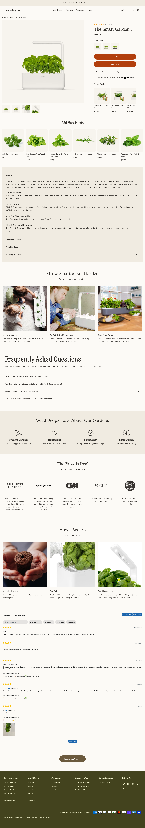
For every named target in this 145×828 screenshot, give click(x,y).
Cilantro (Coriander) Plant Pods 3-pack (58, 155)
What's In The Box (13, 239)
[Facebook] (128, 783)
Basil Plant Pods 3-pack (10, 154)
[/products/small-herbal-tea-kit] (119, 96)
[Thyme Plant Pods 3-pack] (108, 140)
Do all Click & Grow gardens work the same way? (26, 376)
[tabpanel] (72, 682)
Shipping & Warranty (15, 254)
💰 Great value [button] (17, 720)
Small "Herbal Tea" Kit (117, 107)
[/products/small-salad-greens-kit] (102, 96)
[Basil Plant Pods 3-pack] (13, 140)
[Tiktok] (137, 783)
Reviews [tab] (9, 615)
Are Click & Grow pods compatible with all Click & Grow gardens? (33, 384)
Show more (72, 741)
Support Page (97, 366)
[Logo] (13, 10)
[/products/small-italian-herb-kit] (135, 96)
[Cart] (137, 10)
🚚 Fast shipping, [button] (20, 676)
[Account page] (132, 10)
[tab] (20, 615)
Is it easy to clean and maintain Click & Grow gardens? (28, 398)
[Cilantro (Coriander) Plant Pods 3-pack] (60, 140)
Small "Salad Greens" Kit (101, 107)
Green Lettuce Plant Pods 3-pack (36, 155)
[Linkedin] (123, 788)
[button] (9, 729)
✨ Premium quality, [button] (9, 676)
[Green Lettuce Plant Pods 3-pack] (37, 140)
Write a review (137, 614)
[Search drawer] (127, 10)
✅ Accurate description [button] (32, 676)
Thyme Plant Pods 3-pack (106, 154)
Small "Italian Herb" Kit (134, 107)
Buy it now (115, 64)
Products (10, 18)
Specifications (12, 247)
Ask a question (126, 614)
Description (11, 175)
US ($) (121, 10)
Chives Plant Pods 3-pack (82, 154)
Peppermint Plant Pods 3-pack (130, 155)
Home (4, 18)
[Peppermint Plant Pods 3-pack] (132, 140)
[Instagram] (123, 783)
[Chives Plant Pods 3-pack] (84, 140)
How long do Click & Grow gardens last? (22, 391)
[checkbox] (60, 622)
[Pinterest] (133, 783)
